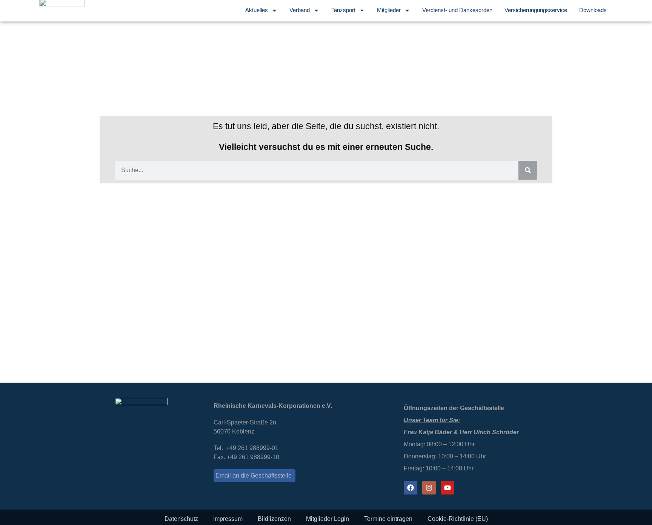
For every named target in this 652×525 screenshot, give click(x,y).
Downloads (593, 10)
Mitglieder (389, 10)
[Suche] (527, 170)
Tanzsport (343, 10)
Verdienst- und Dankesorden (457, 10)
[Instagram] (429, 487)
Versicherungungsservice (535, 10)
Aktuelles (256, 10)
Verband (299, 10)
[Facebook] (410, 487)
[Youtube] (447, 487)
